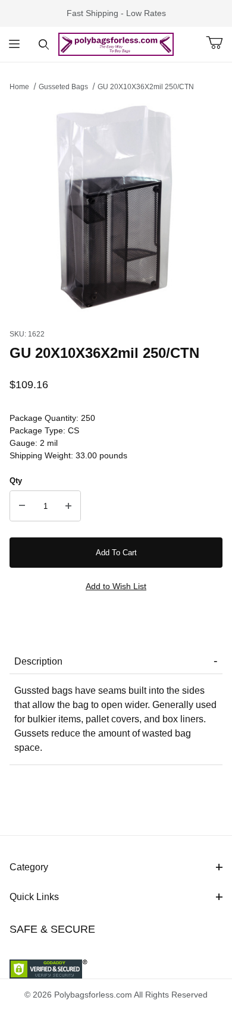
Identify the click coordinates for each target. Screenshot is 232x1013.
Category (29, 867)
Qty (16, 480)
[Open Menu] (14, 44)
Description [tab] (38, 661)
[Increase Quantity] (68, 506)
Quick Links (34, 897)
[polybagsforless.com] (116, 43)
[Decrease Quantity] (22, 506)
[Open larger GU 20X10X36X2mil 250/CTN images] (116, 206)
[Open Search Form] (43, 44)
